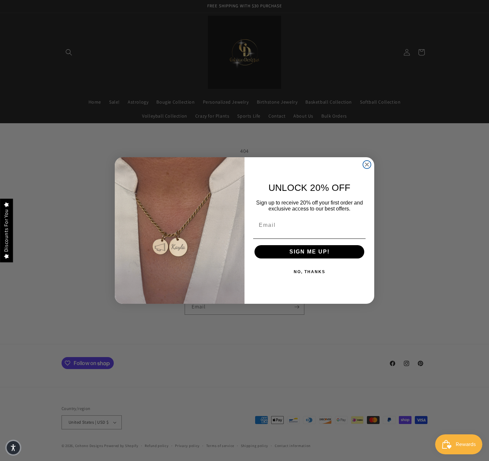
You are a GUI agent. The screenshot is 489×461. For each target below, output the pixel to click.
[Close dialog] (367, 165)
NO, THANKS (309, 271)
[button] (13, 448)
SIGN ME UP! (309, 251)
